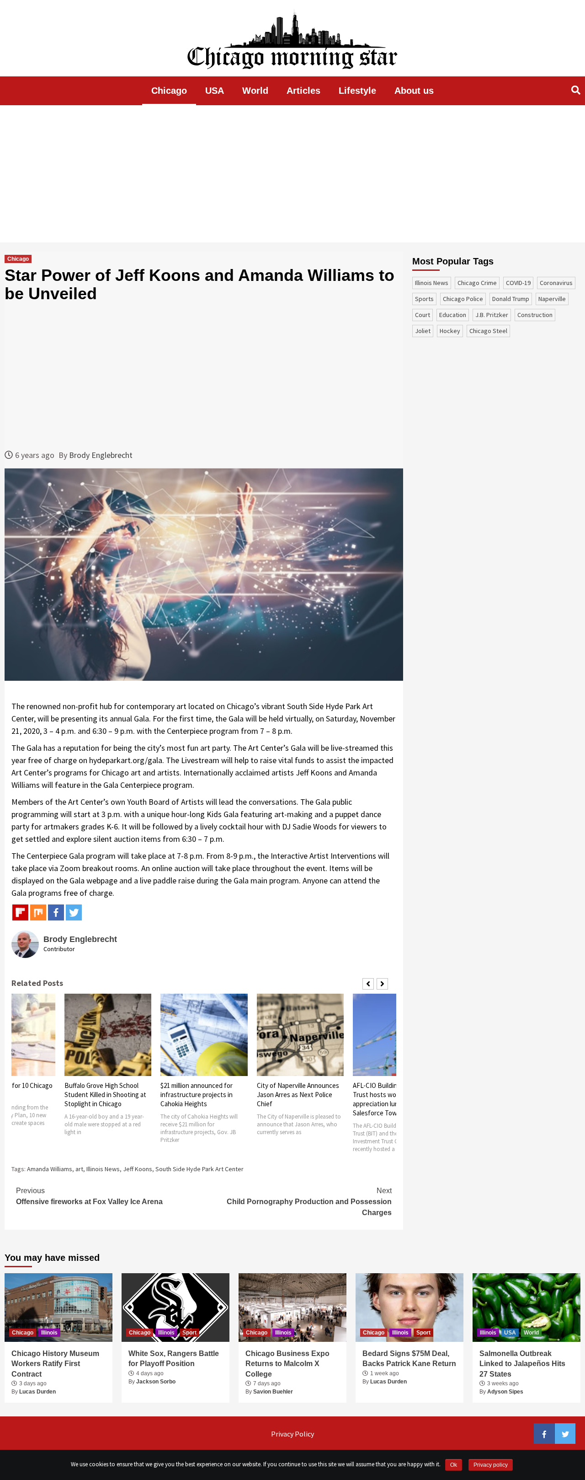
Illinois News (103, 1169)
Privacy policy (490, 1465)
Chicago (169, 91)
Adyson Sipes (505, 1392)
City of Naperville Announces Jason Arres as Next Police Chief (298, 1094)
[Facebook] (56, 912)
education (452, 315)
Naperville (552, 299)
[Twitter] (74, 912)
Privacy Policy (292, 1433)
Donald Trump (510, 299)
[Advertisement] (292, 174)
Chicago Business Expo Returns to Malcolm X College (287, 1364)
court (422, 315)
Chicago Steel (488, 331)
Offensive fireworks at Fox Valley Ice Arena (89, 1196)
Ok (453, 1465)
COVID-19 (518, 283)
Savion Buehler (273, 1392)
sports (424, 299)
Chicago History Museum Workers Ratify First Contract (55, 1364)
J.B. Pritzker (491, 315)
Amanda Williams (49, 1169)
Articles (303, 91)
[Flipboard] (20, 912)
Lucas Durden (37, 1392)
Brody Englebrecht (101, 455)
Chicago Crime (477, 283)
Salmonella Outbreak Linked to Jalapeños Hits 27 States (522, 1364)
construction (535, 315)
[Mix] (38, 912)
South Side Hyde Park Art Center (199, 1169)
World (255, 91)
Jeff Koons (137, 1169)
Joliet (423, 331)
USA (214, 91)
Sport (189, 1332)
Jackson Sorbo (156, 1381)
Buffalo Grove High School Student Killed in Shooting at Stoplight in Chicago (105, 1094)
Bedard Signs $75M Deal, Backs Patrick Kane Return (409, 1358)
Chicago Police (463, 299)
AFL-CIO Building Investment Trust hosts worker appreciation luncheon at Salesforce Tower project (394, 1099)
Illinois (49, 1332)
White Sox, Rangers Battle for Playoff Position (173, 1358)
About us (414, 91)
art (79, 1169)
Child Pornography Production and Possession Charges (309, 1201)
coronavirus (556, 283)
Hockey (450, 331)
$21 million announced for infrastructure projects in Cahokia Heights (196, 1094)
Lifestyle (357, 91)
